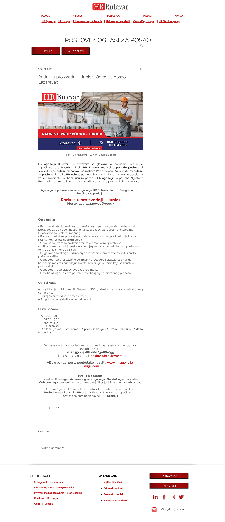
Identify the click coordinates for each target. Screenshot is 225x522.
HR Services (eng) (169, 21)
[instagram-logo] (172, 497)
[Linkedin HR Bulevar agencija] (155, 497)
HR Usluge (64, 21)
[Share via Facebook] (40, 407)
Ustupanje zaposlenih (118, 21)
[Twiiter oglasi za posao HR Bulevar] (181, 497)
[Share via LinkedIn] (57, 407)
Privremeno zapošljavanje (87, 21)
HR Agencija (49, 21)
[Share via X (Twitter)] (48, 407)
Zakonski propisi (113, 494)
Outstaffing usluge (143, 21)
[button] (141, 45)
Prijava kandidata (114, 488)
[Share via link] (66, 407)
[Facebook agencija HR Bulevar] (164, 497)
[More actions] (141, 69)
